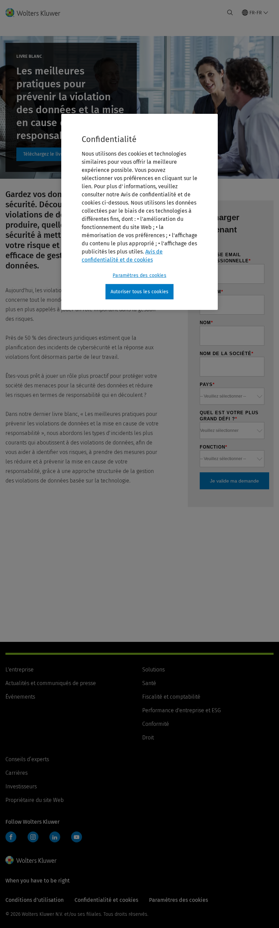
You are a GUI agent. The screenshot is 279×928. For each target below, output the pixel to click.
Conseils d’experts (27, 759)
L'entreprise (19, 669)
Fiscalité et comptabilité (171, 697)
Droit (148, 737)
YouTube (76, 836)
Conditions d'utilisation (34, 900)
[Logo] (36, 12)
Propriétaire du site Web (34, 800)
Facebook (10, 836)
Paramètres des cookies (139, 275)
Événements (20, 697)
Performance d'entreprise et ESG (181, 710)
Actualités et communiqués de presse (50, 683)
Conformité (155, 724)
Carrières (16, 773)
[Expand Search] (230, 12)
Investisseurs (21, 786)
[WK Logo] (30, 860)
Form (51, 154)
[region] (139, 212)
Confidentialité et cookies (106, 900)
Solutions (153, 669)
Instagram (33, 836)
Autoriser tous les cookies (139, 292)
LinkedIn (54, 836)
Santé (149, 683)
